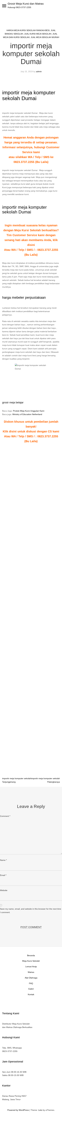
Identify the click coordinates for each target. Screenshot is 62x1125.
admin (39, 71)
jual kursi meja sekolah (37, 34)
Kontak (31, 994)
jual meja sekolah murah (45, 37)
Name (3, 860)
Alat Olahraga (31, 978)
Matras (31, 972)
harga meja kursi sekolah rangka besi (28, 30)
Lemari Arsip (31, 966)
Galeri (31, 989)
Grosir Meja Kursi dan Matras (26, 3)
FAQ (31, 983)
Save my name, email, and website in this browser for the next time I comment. (30, 910)
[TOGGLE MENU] (4, 6)
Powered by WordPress (18, 1110)
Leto (40, 1110)
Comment (5, 816)
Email (3, 875)
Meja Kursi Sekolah (31, 961)
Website (3, 890)
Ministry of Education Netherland (27, 414)
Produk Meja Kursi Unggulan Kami (28, 411)
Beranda (31, 955)
